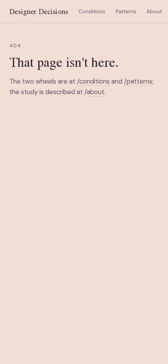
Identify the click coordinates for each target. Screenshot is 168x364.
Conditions (92, 11)
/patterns (138, 81)
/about (94, 91)
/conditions (93, 81)
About (154, 11)
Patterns (126, 11)
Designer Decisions (38, 11)
